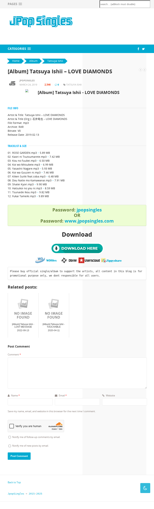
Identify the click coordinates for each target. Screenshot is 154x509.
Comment (14, 354)
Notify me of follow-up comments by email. (36, 437)
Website (110, 395)
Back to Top (14, 482)
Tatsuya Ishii (74, 84)
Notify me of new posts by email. (30, 445)
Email (62, 395)
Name (15, 395)
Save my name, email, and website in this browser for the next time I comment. (52, 411)
